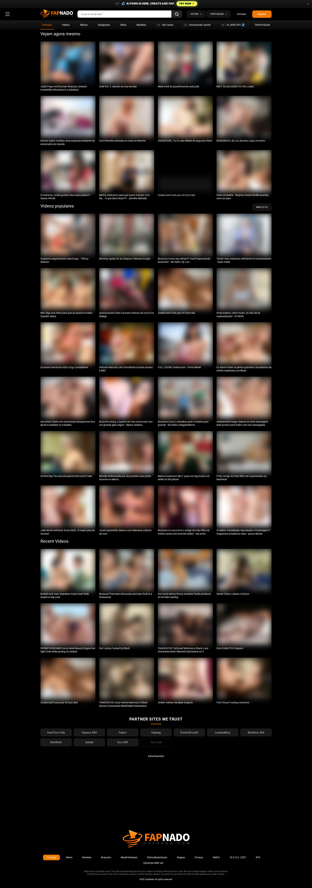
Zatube (89, 742)
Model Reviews (129, 857)
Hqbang (156, 732)
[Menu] (7, 14)
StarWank (56, 742)
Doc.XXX (122, 742)
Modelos (141, 24)
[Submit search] (176, 14)
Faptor (123, 732)
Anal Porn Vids (56, 732)
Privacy (199, 857)
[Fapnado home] (156, 847)
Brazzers (106, 857)
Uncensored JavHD (197, 24)
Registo (262, 14)
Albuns (84, 24)
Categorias (104, 24)
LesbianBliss (222, 732)
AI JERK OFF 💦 (233, 24)
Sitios (123, 24)
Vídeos (66, 24)
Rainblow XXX (256, 732)
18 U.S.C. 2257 (237, 857)
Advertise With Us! (153, 863)
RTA (258, 857)
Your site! (156, 742)
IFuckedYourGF (189, 732)
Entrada (241, 14)
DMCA (216, 857)
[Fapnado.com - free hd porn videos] (56, 14)
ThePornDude (262, 24)
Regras (181, 857)
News (69, 857)
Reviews (86, 857)
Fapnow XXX (89, 732)
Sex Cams (165, 24)
